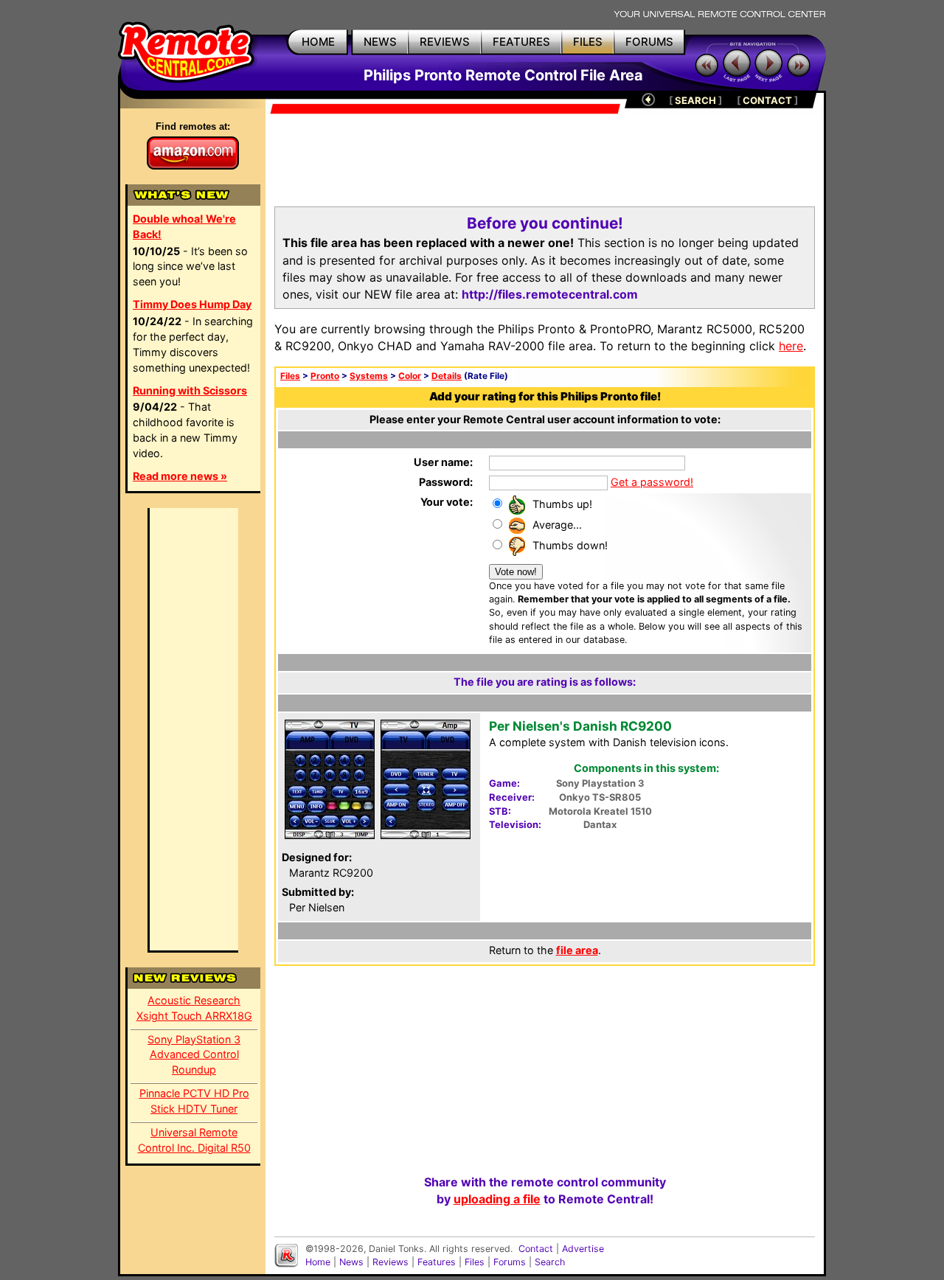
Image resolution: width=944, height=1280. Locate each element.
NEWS (380, 42)
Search (550, 1261)
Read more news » (180, 476)
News (351, 1261)
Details (446, 376)
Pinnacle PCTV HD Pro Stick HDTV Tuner (194, 1101)
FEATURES (521, 42)
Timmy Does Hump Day (192, 304)
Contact (535, 1248)
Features (436, 1261)
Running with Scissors (190, 390)
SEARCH (695, 100)
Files (290, 376)
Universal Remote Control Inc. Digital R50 (194, 1140)
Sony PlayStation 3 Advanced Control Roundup (194, 1054)
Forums (509, 1261)
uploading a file (497, 1199)
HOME (318, 42)
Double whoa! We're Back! (184, 226)
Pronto (324, 376)
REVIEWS (445, 42)
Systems (369, 376)
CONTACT (767, 100)
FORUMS (649, 42)
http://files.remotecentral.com (550, 294)
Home (317, 1261)
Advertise (583, 1248)
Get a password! (652, 482)
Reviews (390, 1261)
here (791, 345)
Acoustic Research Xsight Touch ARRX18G (194, 1008)
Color (409, 376)
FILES (588, 42)
